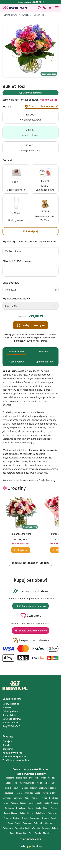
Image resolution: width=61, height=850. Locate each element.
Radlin (22, 813)
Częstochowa (11, 783)
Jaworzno (7, 798)
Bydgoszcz (33, 778)
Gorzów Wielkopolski (47, 788)
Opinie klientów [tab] (44, 361)
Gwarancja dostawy (12, 718)
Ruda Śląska (40, 813)
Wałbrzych (38, 823)
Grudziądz (9, 793)
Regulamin (8, 749)
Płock (45, 808)
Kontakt (6, 745)
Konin (5, 803)
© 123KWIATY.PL (30, 839)
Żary (12, 833)
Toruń (10, 823)
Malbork (54, 803)
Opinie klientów (10, 722)
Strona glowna (10, 14)
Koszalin (14, 803)
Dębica (39, 783)
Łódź (47, 803)
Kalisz (27, 798)
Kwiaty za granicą (11, 703)
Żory (31, 833)
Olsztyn (30, 808)
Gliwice (25, 788)
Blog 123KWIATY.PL (12, 726)
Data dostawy (11, 282)
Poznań (54, 808)
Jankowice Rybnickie (24, 793)
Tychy (17, 823)
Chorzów (51, 778)
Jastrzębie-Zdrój (49, 793)
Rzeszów (7, 818)
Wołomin (36, 828)
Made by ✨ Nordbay (30, 846)
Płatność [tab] (44, 351)
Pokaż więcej (30, 231)
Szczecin (45, 818)
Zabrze (55, 828)
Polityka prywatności (13, 752)
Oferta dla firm (9, 715)
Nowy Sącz (20, 808)
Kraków (23, 803)
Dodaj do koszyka (33, 325)
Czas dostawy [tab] (16, 361)
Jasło (37, 793)
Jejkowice (18, 798)
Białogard (10, 778)
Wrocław (46, 828)
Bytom (43, 778)
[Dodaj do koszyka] (50, 8)
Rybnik (38, 833)
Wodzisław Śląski (22, 828)
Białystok (47, 833)
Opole (38, 808)
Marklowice (9, 808)
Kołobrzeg (53, 798)
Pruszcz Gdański (10, 813)
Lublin (39, 803)
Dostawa (7, 707)
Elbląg (47, 783)
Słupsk (25, 818)
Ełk (53, 783)
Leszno (32, 803)
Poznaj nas (8, 741)
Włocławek (8, 828)
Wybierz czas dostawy (16, 298)
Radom (30, 813)
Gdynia (16, 788)
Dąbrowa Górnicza (27, 783)
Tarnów (54, 818)
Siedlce (16, 818)
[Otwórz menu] (56, 8)
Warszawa (49, 823)
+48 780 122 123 (48, 99)
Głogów (33, 788)
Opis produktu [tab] (17, 351)
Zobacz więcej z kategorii (30, 562)
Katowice (35, 798)
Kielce (44, 798)
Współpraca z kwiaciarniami (16, 760)
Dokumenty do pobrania (14, 756)
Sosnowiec (34, 818)
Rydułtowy (52, 813)
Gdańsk (8, 788)
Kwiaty (25, 14)
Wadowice (27, 823)
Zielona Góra (21, 833)
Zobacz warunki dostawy (32, 605)
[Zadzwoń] (39, 8)
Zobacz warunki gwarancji (33, 630)
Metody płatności (11, 711)
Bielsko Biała (21, 778)
